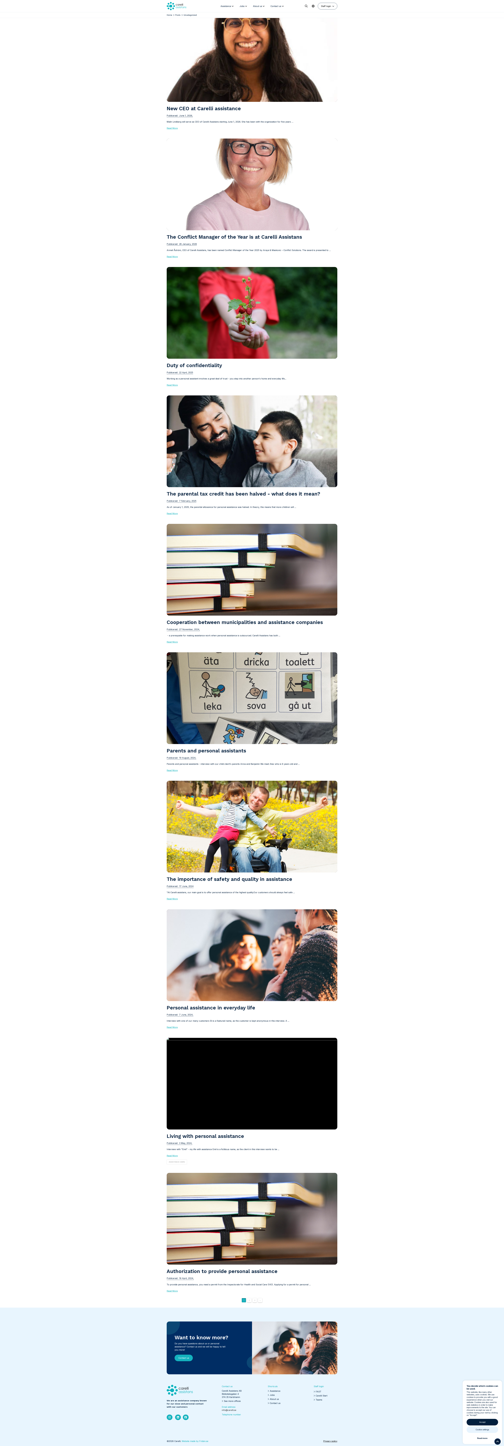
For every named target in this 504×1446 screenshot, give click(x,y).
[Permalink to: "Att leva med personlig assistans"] (252, 1083)
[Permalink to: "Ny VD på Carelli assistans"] (252, 56)
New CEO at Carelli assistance (204, 108)
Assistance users (177, 1162)
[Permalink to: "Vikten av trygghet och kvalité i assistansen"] (252, 826)
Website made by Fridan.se (194, 1441)
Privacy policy (330, 1441)
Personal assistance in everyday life (211, 1008)
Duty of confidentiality (194, 365)
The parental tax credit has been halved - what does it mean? (244, 494)
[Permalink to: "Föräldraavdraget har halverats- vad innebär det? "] (252, 441)
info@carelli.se (229, 1410)
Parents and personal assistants (206, 751)
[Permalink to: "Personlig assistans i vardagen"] (252, 955)
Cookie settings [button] (482, 1429)
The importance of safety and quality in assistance (229, 879)
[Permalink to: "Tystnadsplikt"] (252, 313)
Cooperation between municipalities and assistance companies (245, 622)
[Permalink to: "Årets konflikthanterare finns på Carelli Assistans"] (252, 184)
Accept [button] (482, 1422)
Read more (482, 1438)
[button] (306, 6)
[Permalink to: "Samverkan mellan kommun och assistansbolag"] (252, 570)
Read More (172, 128)
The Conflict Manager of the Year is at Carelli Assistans (234, 237)
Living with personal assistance (205, 1136)
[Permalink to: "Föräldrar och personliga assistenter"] (252, 698)
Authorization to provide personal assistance (222, 1271)
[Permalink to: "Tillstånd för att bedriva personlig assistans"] (252, 1219)
